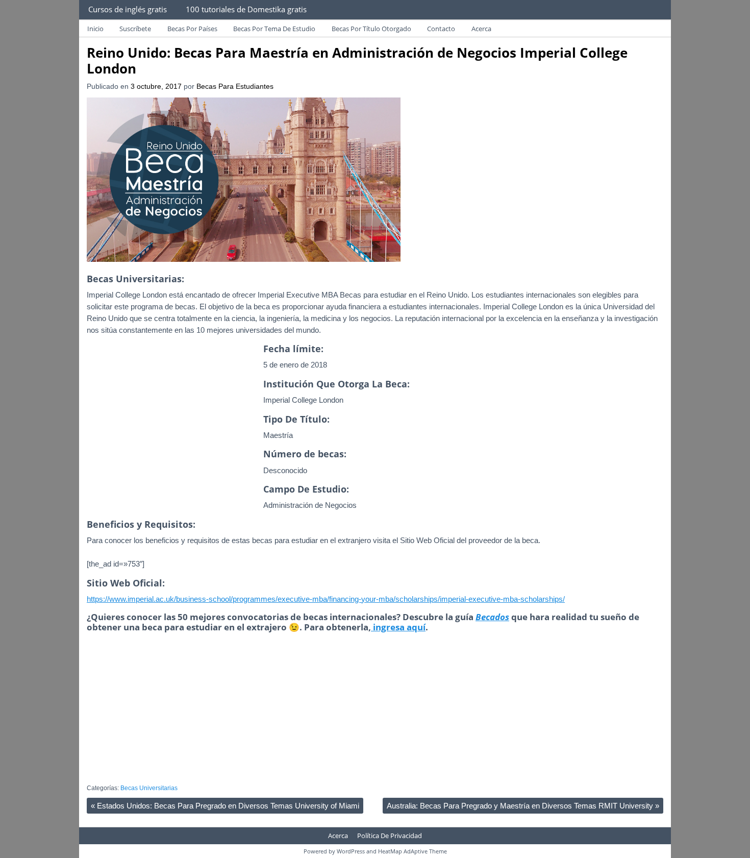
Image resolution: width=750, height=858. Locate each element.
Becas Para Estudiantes (234, 86)
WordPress (351, 851)
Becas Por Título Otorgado (371, 28)
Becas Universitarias (149, 788)
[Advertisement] (172, 437)
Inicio (95, 28)
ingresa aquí (398, 627)
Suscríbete (135, 28)
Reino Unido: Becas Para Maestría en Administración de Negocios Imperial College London (357, 60)
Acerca (481, 28)
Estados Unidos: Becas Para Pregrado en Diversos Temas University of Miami (225, 805)
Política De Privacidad (389, 835)
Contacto (441, 28)
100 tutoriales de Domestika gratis (246, 9)
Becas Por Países (192, 28)
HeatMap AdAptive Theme (412, 851)
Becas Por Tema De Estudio (274, 28)
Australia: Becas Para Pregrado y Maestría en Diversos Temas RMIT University (523, 805)
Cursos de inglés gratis (127, 9)
